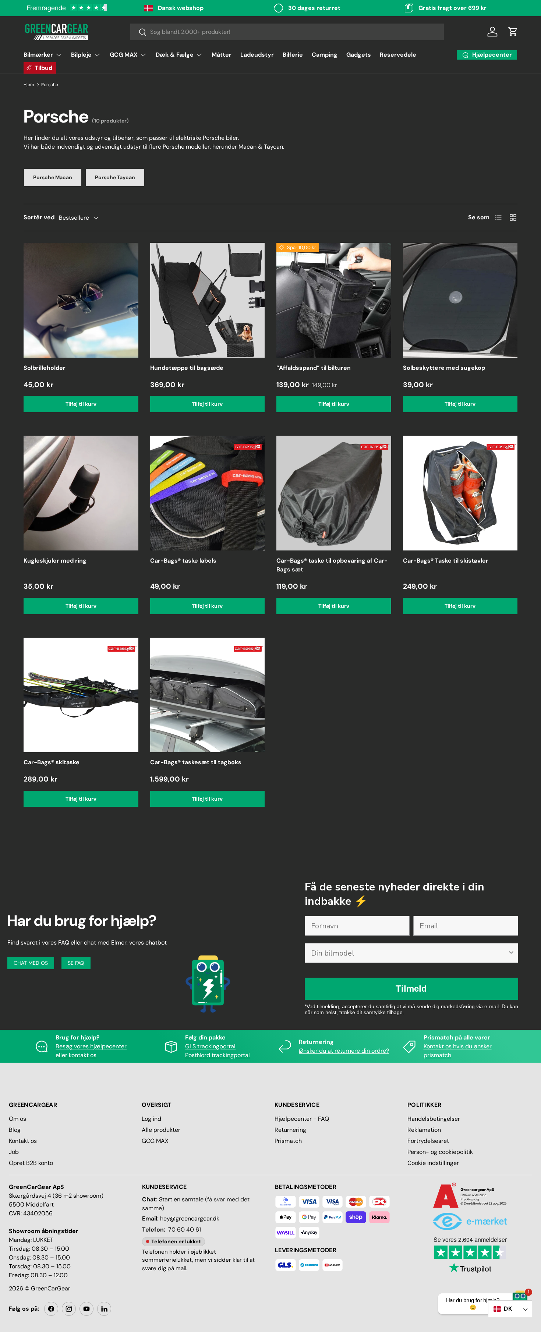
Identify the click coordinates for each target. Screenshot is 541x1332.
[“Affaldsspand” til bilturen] (333, 300)
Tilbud (43, 68)
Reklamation (424, 1130)
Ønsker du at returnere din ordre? (344, 1051)
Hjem (29, 84)
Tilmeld (411, 988)
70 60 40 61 (184, 1229)
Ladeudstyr (257, 55)
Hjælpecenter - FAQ (302, 1119)
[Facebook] (51, 1309)
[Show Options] (511, 953)
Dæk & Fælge (175, 55)
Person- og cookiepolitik (440, 1152)
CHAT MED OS (31, 963)
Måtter (221, 55)
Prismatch (288, 1141)
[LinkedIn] (104, 1309)
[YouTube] (86, 1309)
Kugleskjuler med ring (55, 560)
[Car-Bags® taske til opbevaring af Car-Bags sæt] (333, 493)
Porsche (49, 84)
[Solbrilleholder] (81, 300)
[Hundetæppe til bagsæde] (207, 300)
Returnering (290, 1130)
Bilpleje (81, 55)
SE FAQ (76, 963)
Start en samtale (181, 1199)
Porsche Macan (52, 177)
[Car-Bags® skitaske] (81, 695)
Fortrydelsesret (428, 1141)
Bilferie (293, 55)
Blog (15, 1130)
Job (14, 1152)
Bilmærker (38, 55)
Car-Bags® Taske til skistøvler (445, 560)
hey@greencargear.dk (189, 1218)
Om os (17, 1119)
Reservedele (398, 55)
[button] (513, 32)
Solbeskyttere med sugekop (444, 368)
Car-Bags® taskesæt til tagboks (195, 762)
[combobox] (287, 32)
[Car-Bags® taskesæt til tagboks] (207, 695)
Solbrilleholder (45, 368)
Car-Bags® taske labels (183, 560)
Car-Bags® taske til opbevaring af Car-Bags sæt (332, 565)
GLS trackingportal (210, 1046)
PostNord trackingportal (217, 1055)
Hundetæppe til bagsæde (186, 368)
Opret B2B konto (31, 1163)
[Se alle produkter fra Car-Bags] (248, 440)
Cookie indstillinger (433, 1163)
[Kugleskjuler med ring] (81, 493)
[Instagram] (69, 1309)
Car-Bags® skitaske (51, 762)
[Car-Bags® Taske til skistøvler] (460, 493)
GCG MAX (124, 55)
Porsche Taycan (115, 177)
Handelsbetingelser (433, 1119)
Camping (324, 55)
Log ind (151, 1119)
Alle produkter (161, 1130)
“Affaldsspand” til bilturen (313, 368)
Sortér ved (39, 217)
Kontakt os (23, 1141)
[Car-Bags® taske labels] (207, 493)
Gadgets (358, 55)
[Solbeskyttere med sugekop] (460, 300)
